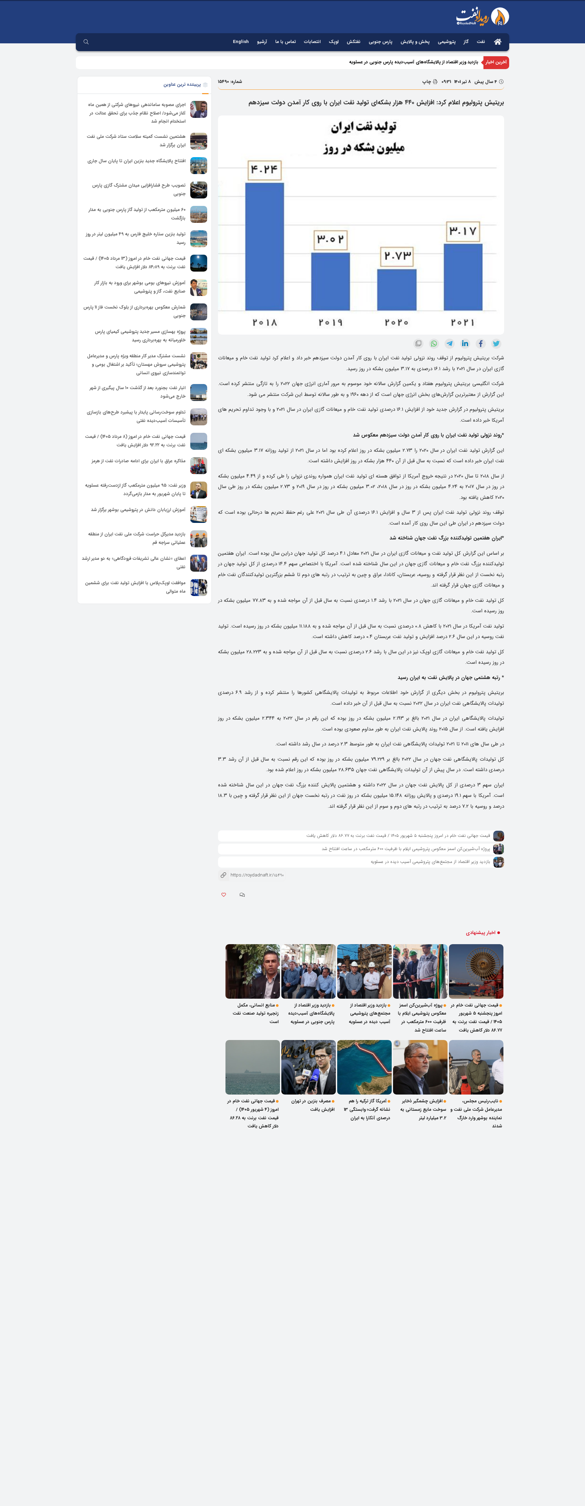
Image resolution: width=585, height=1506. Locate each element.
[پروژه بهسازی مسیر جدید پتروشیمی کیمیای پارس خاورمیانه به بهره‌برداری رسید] (198, 336)
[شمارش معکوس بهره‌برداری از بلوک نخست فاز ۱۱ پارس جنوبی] (198, 311)
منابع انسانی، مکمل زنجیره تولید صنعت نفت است (430, 62)
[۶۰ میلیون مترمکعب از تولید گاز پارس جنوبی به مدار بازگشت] (198, 214)
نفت (481, 41)
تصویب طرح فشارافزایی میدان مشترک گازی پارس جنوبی (139, 189)
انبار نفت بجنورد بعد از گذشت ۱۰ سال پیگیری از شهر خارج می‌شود (138, 392)
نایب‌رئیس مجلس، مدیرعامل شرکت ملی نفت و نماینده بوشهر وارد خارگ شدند (476, 1114)
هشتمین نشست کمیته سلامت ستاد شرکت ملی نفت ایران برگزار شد (136, 141)
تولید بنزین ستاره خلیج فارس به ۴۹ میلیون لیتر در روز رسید (136, 238)
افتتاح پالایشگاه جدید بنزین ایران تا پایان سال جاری (136, 161)
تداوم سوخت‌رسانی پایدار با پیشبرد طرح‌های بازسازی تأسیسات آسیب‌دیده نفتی (136, 416)
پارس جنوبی (380, 41)
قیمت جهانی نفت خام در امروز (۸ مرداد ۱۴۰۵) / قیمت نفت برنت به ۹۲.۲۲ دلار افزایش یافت (135, 441)
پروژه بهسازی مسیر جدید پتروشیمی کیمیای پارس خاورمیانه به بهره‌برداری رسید (140, 336)
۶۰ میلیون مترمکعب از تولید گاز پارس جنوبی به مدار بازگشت (137, 214)
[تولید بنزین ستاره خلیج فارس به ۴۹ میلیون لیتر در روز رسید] (198, 238)
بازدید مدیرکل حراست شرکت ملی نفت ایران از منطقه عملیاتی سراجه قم (137, 538)
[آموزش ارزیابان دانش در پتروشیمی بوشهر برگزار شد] (198, 514)
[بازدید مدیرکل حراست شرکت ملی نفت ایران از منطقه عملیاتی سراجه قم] (198, 538)
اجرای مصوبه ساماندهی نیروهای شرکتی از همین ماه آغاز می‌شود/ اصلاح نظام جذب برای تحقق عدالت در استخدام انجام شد (137, 113)
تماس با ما (285, 41)
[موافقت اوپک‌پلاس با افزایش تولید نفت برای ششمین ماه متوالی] (198, 587)
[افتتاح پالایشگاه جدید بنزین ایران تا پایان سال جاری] (198, 165)
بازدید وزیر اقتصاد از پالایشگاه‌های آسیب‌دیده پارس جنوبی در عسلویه (311, 1013)
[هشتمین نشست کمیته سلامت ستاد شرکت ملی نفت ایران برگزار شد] (198, 141)
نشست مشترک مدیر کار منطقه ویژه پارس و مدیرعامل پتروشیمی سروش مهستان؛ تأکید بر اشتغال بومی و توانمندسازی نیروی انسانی (136, 364)
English (241, 41)
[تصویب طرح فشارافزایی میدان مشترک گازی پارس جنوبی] (198, 190)
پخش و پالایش (415, 41)
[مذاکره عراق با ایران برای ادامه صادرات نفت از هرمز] (198, 465)
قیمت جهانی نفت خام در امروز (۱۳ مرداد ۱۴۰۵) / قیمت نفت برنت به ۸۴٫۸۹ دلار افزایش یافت (134, 263)
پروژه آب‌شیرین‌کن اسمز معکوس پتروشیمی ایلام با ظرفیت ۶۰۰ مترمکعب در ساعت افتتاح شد (406, 848)
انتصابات (312, 41)
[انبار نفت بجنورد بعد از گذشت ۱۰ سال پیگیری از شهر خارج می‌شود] (198, 392)
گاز (466, 41)
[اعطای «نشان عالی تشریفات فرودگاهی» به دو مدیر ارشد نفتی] (198, 563)
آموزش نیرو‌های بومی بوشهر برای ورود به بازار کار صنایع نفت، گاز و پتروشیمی (140, 287)
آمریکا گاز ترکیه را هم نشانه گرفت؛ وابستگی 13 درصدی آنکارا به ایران (367, 1109)
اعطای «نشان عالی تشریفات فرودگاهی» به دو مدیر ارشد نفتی (134, 563)
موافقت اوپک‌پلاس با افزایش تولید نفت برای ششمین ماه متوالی (135, 587)
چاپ (427, 81)
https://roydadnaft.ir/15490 (251, 875)
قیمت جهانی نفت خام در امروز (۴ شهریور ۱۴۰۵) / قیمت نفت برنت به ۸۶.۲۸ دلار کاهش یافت (253, 1114)
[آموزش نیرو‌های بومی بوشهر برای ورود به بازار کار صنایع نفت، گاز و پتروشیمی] (198, 287)
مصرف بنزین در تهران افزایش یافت (312, 1105)
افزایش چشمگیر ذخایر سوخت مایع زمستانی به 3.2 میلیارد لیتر (423, 1109)
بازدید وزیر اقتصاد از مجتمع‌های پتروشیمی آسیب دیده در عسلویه (430, 861)
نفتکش (354, 41)
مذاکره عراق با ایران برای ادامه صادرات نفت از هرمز (139, 461)
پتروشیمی (447, 41)
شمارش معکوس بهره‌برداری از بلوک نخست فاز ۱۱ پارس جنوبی (134, 311)
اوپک (334, 41)
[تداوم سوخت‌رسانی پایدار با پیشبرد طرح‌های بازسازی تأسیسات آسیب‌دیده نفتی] (198, 416)
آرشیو (262, 41)
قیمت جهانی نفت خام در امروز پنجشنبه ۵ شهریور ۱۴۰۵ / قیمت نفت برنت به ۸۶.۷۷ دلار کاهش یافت (398, 835)
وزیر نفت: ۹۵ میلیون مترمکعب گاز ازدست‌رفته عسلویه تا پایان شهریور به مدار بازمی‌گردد (135, 489)
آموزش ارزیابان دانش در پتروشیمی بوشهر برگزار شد (138, 509)
